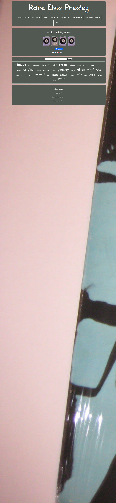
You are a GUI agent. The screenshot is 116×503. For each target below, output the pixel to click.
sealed (45, 64)
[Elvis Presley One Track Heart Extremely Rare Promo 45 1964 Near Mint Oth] (63, 46)
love (85, 75)
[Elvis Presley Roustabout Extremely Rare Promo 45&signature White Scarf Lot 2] (55, 46)
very (54, 64)
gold (55, 74)
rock (29, 65)
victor (39, 70)
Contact (59, 93)
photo (92, 74)
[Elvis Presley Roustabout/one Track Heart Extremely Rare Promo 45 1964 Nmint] (46, 46)
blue (100, 75)
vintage (20, 64)
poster (19, 70)
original (29, 69)
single (73, 70)
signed (17, 75)
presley (63, 69)
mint (79, 74)
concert (24, 75)
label (98, 70)
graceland (36, 65)
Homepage (58, 89)
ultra (30, 75)
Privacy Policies (58, 97)
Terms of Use (59, 101)
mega (85, 65)
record (40, 74)
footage (79, 65)
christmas (99, 65)
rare (61, 79)
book (53, 70)
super (54, 80)
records (72, 75)
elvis (81, 69)
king (48, 75)
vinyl (90, 69)
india (63, 75)
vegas (93, 65)
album (72, 65)
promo (63, 64)
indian (46, 70)
